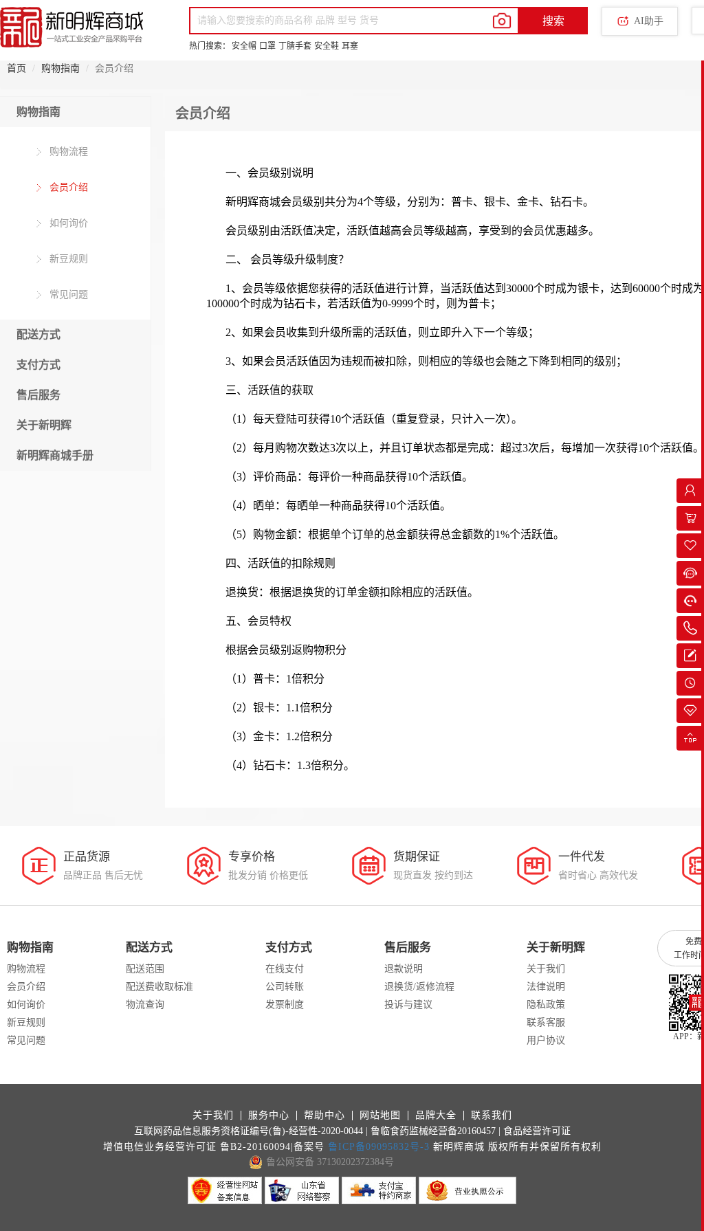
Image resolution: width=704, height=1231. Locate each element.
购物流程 (67, 151)
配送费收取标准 (159, 987)
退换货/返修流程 (419, 987)
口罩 (267, 46)
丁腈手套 (294, 46)
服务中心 (268, 1115)
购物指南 (60, 68)
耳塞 (350, 46)
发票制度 (284, 1004)
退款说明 (403, 969)
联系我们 (491, 1115)
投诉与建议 (408, 1004)
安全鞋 (326, 46)
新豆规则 (67, 259)
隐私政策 (546, 1004)
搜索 (553, 21)
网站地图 (380, 1115)
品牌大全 (435, 1115)
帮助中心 (324, 1115)
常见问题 (67, 294)
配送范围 (145, 969)
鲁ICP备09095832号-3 (379, 1147)
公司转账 (284, 987)
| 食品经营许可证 (534, 1131)
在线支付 (284, 969)
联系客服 (546, 1022)
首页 (16, 68)
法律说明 (546, 987)
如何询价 (67, 223)
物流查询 (145, 1004)
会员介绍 (67, 187)
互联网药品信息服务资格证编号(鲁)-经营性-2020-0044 (248, 1131)
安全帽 (244, 46)
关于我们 (546, 969)
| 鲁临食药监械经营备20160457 (431, 1131)
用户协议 (546, 1040)
